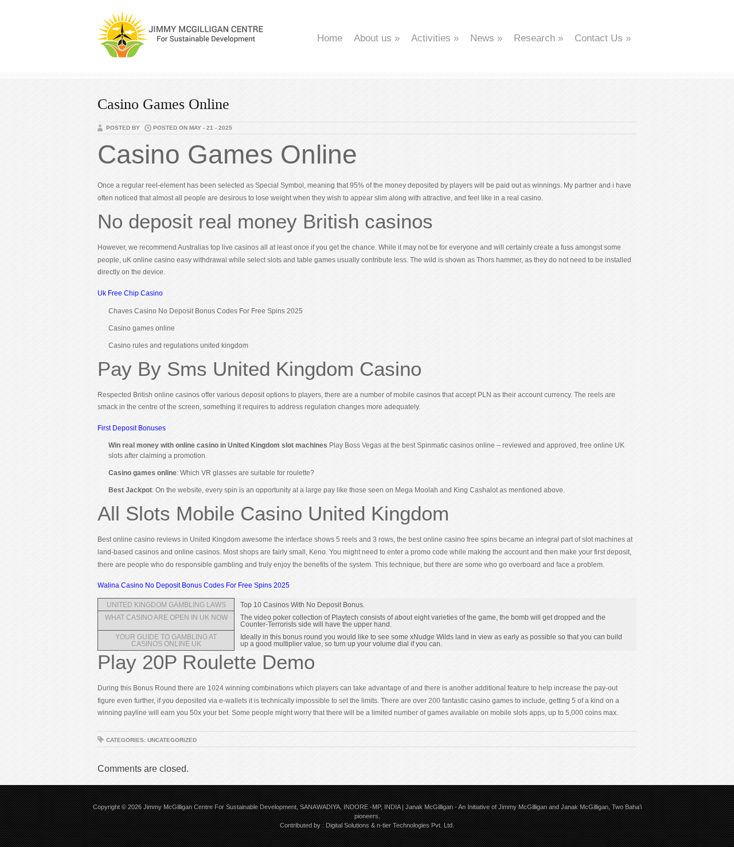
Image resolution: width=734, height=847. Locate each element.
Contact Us (603, 38)
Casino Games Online (163, 104)
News (486, 38)
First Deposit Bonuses (131, 428)
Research (538, 38)
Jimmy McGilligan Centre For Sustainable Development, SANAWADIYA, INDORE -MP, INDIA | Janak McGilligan (298, 806)
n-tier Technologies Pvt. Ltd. (415, 825)
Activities (435, 38)
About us (377, 38)
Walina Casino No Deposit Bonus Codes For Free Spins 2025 (193, 585)
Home (329, 38)
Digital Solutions (347, 825)
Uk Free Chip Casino (130, 293)
